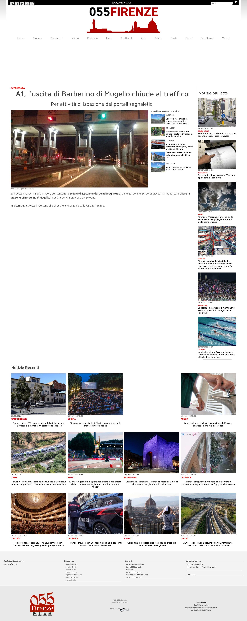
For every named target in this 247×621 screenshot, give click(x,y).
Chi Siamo (191, 574)
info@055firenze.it (133, 567)
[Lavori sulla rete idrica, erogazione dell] (208, 394)
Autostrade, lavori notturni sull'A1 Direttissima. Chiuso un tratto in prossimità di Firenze (208, 544)
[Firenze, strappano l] (208, 452)
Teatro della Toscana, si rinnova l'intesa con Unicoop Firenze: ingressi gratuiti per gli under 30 (38, 544)
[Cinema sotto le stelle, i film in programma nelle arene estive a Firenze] (95, 394)
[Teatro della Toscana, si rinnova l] (38, 513)
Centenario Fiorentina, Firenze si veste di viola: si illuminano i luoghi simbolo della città (152, 482)
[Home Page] (124, 19)
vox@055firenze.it (133, 577)
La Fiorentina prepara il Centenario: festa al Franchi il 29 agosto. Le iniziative (217, 310)
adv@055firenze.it (133, 572)
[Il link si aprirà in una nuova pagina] (125, 609)
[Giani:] (95, 452)
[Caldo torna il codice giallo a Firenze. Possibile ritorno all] (151, 513)
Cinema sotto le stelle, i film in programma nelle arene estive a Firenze (95, 424)
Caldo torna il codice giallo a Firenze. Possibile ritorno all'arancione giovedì (151, 544)
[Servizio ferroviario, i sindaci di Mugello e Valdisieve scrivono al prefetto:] (38, 452)
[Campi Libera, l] (38, 394)
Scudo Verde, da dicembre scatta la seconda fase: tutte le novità (217, 134)
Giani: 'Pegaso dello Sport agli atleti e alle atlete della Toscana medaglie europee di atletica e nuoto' (95, 484)
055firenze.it (201, 602)
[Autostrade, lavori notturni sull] (208, 513)
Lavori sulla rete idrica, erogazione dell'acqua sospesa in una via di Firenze (208, 424)
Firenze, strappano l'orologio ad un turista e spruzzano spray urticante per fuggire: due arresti (208, 482)
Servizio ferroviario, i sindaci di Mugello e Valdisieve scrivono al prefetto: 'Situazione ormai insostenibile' (38, 482)
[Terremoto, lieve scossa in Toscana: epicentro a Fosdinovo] (217, 154)
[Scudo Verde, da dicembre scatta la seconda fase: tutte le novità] (217, 112)
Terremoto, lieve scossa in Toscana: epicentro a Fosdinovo (217, 176)
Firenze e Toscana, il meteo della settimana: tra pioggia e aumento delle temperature (216, 219)
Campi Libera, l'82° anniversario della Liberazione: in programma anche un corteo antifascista (38, 424)
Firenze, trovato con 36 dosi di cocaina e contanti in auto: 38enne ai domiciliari (95, 544)
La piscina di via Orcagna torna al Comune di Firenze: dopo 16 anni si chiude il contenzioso (216, 354)
